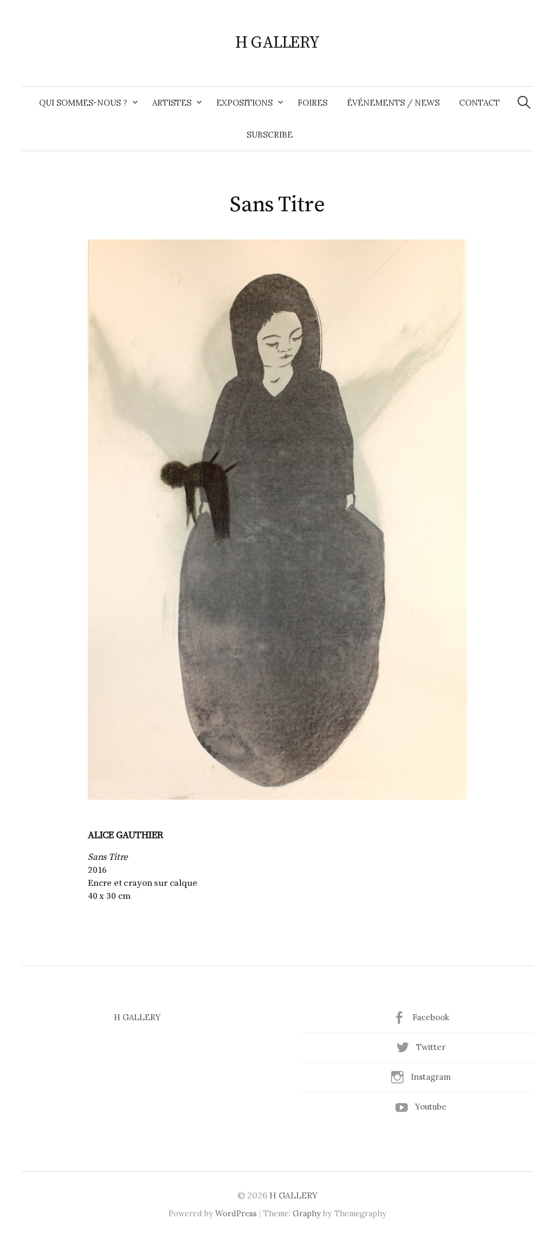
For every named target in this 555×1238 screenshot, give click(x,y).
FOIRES (312, 103)
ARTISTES (171, 103)
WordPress (236, 1213)
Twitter (431, 1047)
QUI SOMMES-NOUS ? (83, 103)
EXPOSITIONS (244, 103)
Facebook (430, 1017)
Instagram (431, 1077)
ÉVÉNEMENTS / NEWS (393, 103)
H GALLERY (277, 43)
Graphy (307, 1213)
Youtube (431, 1106)
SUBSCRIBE (270, 134)
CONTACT (479, 103)
